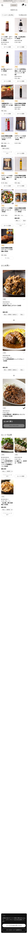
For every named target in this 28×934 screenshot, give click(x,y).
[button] (2, 5)
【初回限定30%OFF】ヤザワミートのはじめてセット (14, 1)
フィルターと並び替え (8, 15)
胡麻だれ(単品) (5, 148)
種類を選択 (3, 146)
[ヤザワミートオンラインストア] (13, 5)
